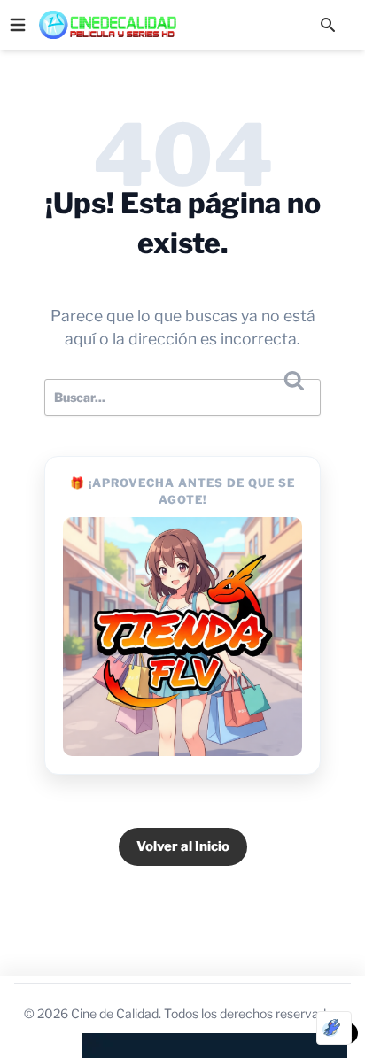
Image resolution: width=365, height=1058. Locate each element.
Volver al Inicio (182, 846)
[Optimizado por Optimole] (334, 1028)
